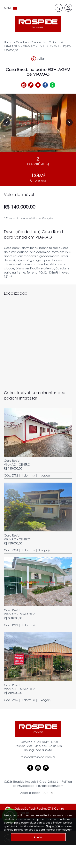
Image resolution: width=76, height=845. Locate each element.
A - (53, 792)
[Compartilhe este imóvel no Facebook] (45, 85)
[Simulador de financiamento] (38, 85)
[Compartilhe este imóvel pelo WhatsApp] (52, 85)
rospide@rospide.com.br (38, 757)
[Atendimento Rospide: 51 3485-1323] (59, 8)
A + (45, 792)
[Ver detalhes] (38, 432)
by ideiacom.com (50, 785)
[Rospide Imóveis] (38, 24)
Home (8, 42)
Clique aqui (53, 826)
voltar (40, 58)
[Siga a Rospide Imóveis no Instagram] (38, 767)
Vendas (21, 42)
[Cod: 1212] (38, 123)
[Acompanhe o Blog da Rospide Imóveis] (45, 767)
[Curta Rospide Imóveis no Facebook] (30, 767)
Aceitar (38, 837)
